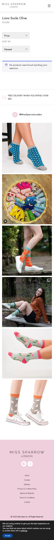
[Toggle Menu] (49, 6)
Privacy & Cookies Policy (27, 488)
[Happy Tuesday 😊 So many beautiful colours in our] (27, 302)
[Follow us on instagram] (30, 463)
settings (24, 531)
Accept (7, 536)
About (27, 475)
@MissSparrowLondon (30, 114)
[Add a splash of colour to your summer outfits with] (27, 199)
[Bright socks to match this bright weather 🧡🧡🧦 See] (27, 251)
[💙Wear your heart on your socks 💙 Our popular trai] (27, 148)
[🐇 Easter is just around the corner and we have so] (27, 405)
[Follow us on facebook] (23, 463)
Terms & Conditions (27, 497)
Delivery (27, 484)
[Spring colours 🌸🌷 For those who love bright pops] (27, 353)
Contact (27, 502)
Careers (27, 480)
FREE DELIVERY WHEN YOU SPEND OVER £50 (28, 97)
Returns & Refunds (27, 493)
